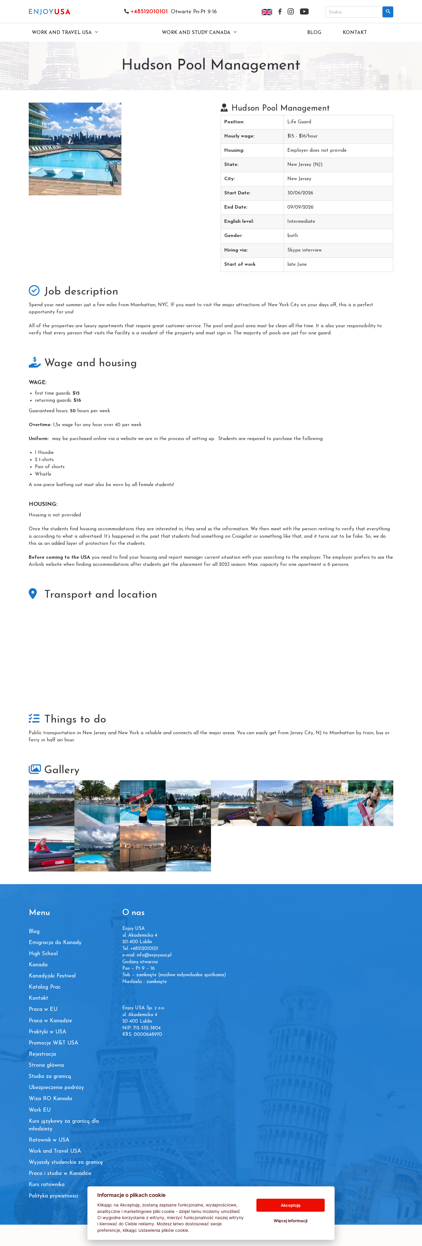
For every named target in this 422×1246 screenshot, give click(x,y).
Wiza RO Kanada (50, 1098)
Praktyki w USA (47, 1032)
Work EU (40, 1110)
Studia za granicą (50, 1076)
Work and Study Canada (197, 32)
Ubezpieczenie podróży (56, 1087)
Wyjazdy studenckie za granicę (66, 1162)
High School (43, 953)
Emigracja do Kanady (55, 942)
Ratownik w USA (49, 1140)
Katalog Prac (45, 987)
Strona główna (46, 1065)
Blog (314, 32)
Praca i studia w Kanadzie (60, 1173)
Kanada (38, 965)
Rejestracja (42, 1054)
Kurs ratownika (47, 1184)
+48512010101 (149, 12)
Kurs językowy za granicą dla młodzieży (64, 1125)
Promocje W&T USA (53, 1043)
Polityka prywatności (53, 1196)
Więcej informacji (290, 1220)
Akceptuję (291, 1205)
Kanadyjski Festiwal (52, 976)
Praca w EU (43, 1009)
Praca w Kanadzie (50, 1021)
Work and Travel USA (62, 32)
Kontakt (355, 32)
